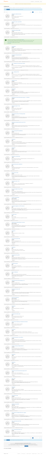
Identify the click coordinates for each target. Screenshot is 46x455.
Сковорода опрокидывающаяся (17, 54)
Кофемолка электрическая (16, 156)
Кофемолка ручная (15, 263)
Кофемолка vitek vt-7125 (15, 181)
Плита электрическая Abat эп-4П (17, 429)
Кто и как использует (37, 1)
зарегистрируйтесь (10, 42)
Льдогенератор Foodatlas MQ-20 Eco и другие (19, 412)
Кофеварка (13, 387)
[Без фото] (7, 16)
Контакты (39, 453)
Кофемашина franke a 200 (16, 289)
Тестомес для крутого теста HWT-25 (17, 337)
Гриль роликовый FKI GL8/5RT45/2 (17, 130)
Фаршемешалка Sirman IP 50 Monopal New (18, 113)
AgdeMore (23, 39)
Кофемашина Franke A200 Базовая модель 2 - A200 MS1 (21, 97)
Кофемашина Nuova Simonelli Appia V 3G (18, 280)
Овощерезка (14, 46)
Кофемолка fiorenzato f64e (16, 238)
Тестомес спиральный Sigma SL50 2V (17, 345)
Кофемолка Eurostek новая (16, 313)
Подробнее (13, 18)
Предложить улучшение (34, 453)
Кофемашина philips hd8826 (16, 30)
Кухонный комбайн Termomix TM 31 (17, 188)
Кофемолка (13, 139)
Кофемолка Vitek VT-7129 (16, 105)
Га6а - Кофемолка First (15, 71)
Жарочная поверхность (15, 297)
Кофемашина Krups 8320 (15, 254)
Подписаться (8, 9)
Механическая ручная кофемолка (17, 164)
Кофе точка (13, 378)
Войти (41, 1)
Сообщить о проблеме (29, 453)
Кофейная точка (14, 80)
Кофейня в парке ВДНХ (15, 404)
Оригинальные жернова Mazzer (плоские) (18, 222)
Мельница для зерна (15, 172)
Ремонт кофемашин (15, 271)
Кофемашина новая (15, 395)
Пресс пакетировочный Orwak (16, 421)
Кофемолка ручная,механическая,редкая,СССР (19, 370)
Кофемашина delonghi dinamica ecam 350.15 (19, 122)
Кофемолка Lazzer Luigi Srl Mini (17, 21)
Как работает (32, 1)
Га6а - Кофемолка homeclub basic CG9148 (18, 63)
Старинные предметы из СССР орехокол (18, 205)
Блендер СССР (14, 214)
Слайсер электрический (15, 197)
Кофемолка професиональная (16, 13)
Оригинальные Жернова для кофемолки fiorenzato (20, 321)
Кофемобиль (14, 88)
